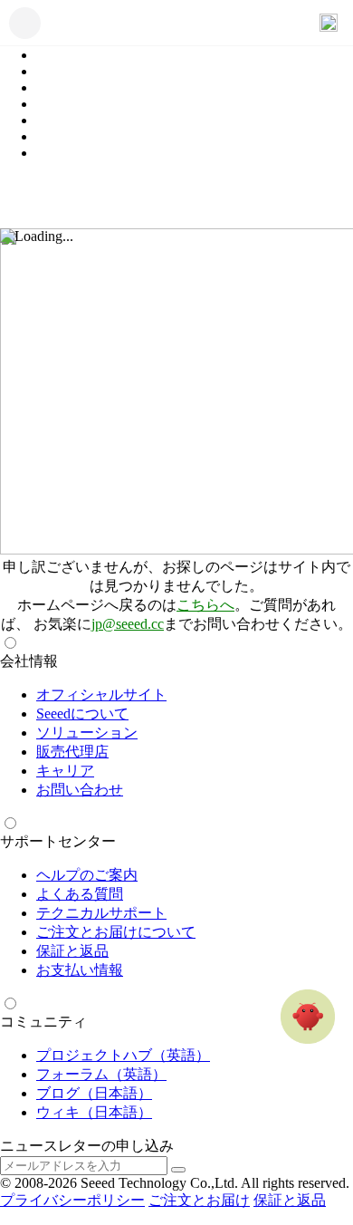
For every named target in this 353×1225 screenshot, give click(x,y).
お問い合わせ (79, 789)
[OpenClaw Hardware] (308, 1016)
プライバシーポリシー (72, 1200)
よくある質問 (79, 894)
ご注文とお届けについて (116, 932)
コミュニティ (43, 1021)
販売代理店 (72, 751)
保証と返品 (72, 951)
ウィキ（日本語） (94, 1112)
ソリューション (87, 732)
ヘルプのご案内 (87, 875)
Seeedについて (82, 713)
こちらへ (205, 604)
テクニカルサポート (101, 913)
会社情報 (29, 661)
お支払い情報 (79, 970)
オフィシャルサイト (101, 694)
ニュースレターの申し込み (87, 1145)
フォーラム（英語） (101, 1074)
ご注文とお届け (199, 1200)
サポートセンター (58, 841)
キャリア (65, 770)
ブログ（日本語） (94, 1093)
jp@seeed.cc (127, 624)
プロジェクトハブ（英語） (123, 1055)
